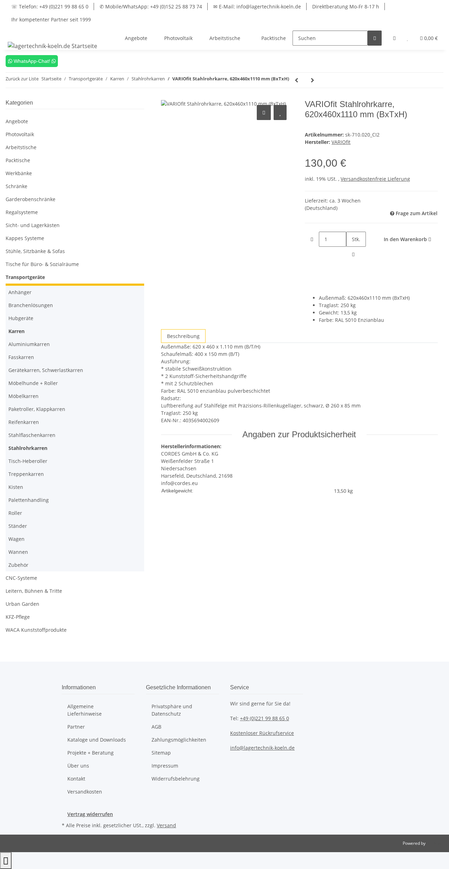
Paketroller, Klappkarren (36, 409)
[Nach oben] (6, 860)
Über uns (78, 765)
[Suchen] (375, 38)
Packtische (18, 160)
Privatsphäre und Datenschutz (172, 710)
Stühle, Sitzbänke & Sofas (35, 251)
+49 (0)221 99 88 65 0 (264, 718)
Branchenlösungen (30, 305)
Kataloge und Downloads (96, 739)
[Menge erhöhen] (353, 254)
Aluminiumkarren (29, 344)
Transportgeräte (25, 277)
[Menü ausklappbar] (14, 32)
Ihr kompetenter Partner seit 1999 (51, 19)
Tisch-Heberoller (27, 461)
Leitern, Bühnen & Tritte (34, 591)
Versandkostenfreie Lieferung (375, 178)
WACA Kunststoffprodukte (36, 629)
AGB (156, 726)
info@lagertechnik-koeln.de (262, 747)
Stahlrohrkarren (27, 448)
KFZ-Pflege (18, 616)
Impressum (165, 765)
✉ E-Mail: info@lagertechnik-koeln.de (257, 6)
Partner (76, 726)
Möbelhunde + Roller (33, 383)
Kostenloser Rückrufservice (262, 733)
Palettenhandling (28, 500)
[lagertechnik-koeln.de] (53, 46)
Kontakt (76, 778)
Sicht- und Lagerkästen (33, 225)
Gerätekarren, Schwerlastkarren (45, 370)
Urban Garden (22, 604)
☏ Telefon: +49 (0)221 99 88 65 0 (49, 6)
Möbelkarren (23, 396)
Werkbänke (19, 173)
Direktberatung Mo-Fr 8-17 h (345, 6)
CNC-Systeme (21, 578)
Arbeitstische (21, 147)
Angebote (17, 121)
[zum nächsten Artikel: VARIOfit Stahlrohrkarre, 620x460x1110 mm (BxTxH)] (312, 80)
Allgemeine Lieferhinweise (84, 710)
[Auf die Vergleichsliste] (264, 112)
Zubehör (18, 565)
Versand (166, 825)
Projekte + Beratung (90, 752)
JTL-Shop (435, 843)
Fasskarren (21, 357)
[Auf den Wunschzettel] (280, 112)
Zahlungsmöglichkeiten (179, 739)
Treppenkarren (26, 474)
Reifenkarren (23, 422)
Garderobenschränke (30, 199)
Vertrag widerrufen (90, 814)
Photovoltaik (20, 134)
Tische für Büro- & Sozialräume (42, 264)
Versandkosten (84, 791)
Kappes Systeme (25, 238)
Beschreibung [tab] (183, 336)
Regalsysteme (22, 212)
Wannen (18, 552)
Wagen (16, 539)
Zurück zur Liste (22, 78)
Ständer (17, 526)
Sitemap (161, 752)
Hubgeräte (20, 318)
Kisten (15, 487)
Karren (16, 331)
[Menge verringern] (312, 239)
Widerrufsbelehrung (176, 778)
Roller (15, 513)
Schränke (16, 186)
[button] (394, 38)
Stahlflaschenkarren (31, 435)
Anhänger (20, 292)
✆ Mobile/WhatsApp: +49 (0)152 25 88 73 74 (151, 6)
